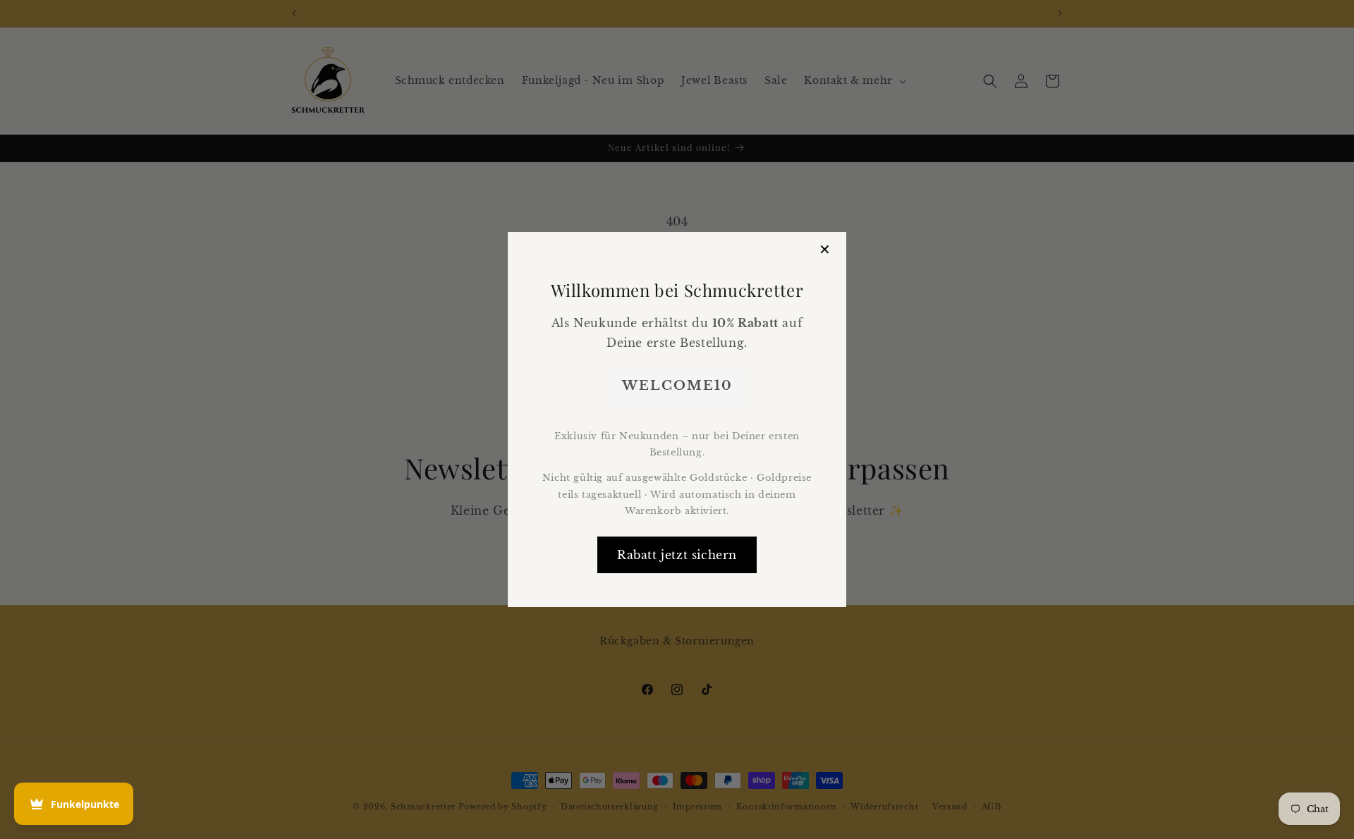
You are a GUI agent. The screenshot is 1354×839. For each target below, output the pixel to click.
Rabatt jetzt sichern (677, 555)
